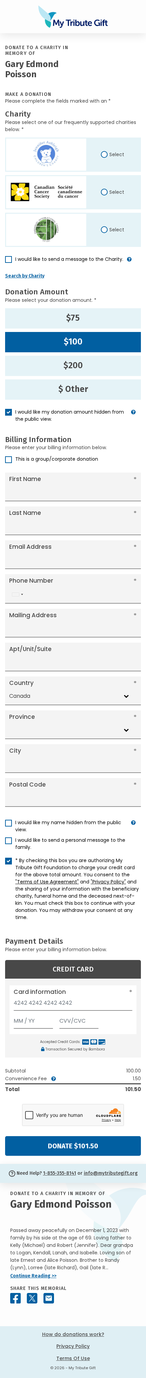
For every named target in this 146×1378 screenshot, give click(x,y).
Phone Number (31, 581)
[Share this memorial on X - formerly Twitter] (32, 1298)
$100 (73, 342)
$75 (73, 318)
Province (22, 717)
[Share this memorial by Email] (48, 1298)
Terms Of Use (73, 1358)
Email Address (30, 547)
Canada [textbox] (19, 696)
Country (21, 683)
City (15, 751)
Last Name (25, 513)
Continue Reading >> (33, 1276)
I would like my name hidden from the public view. (68, 826)
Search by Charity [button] (24, 276)
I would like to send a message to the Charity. (69, 259)
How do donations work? (73, 1334)
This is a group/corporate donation (56, 459)
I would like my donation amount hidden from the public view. (69, 415)
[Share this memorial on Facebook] (15, 1298)
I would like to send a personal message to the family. (70, 844)
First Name (25, 479)
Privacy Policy (73, 1346)
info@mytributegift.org (111, 1173)
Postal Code (27, 784)
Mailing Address (33, 615)
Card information (40, 992)
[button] (129, 262)
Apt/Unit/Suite (30, 649)
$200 (73, 365)
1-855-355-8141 (59, 1173)
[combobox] (17, 594)
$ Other (73, 389)
